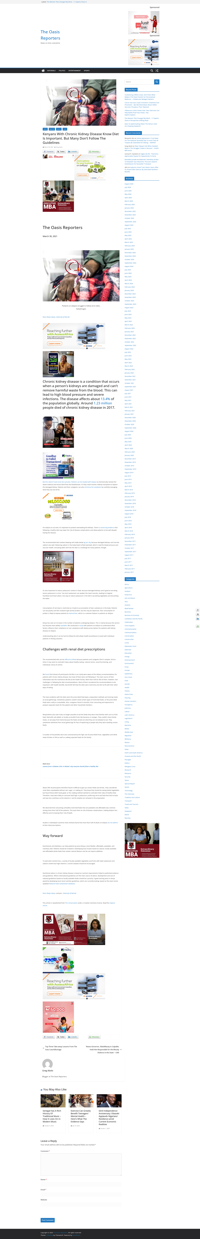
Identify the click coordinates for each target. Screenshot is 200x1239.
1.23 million (103, 403)
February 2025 (130, 246)
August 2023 (129, 308)
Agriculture (128, 588)
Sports (86, 71)
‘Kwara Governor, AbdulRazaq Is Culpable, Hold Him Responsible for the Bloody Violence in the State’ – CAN (102, 1049)
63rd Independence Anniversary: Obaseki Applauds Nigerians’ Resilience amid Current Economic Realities (109, 1117)
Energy (127, 657)
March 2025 (129, 242)
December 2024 (130, 253)
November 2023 (130, 297)
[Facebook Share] (197, 610)
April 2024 (128, 280)
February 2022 (130, 369)
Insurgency (128, 705)
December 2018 (130, 500)
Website (44, 1200)
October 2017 (129, 548)
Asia (126, 602)
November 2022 (130, 338)
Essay (127, 667)
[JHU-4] (58, 182)
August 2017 (129, 555)
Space (127, 780)
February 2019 (130, 493)
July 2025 (128, 229)
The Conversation (71, 903)
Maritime (128, 725)
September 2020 (130, 428)
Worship (128, 818)
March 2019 (129, 490)
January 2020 (129, 455)
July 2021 (128, 393)
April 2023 (128, 321)
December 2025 (130, 211)
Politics (62, 71)
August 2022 (129, 349)
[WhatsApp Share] (197, 626)
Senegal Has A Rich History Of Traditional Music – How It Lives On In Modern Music (52, 1116)
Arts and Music (130, 598)
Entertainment (75, 71)
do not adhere (113, 823)
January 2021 (129, 414)
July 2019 (128, 476)
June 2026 (128, 191)
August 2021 (129, 390)
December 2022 (130, 335)
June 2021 (128, 397)
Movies (127, 742)
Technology (129, 791)
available (64, 625)
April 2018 (128, 527)
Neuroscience (129, 746)
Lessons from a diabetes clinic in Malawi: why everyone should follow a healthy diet (70, 766)
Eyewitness (128, 674)
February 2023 (130, 328)
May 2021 (128, 400)
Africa (45, 129)
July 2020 (128, 435)
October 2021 (129, 383)
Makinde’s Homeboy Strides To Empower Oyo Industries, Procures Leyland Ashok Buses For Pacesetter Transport (142, 161)
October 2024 (129, 259)
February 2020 (130, 452)
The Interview (129, 794)
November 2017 (130, 545)
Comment (45, 1151)
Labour (127, 711)
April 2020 (128, 445)
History (127, 691)
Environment (129, 663)
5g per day (87, 542)
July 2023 (128, 311)
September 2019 (130, 469)
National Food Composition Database (62, 884)
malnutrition (73, 613)
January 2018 (129, 538)
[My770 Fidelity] (58, 949)
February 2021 (130, 411)
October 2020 (129, 424)
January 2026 (129, 208)
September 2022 (130, 345)
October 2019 (129, 466)
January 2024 (129, 290)
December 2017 (130, 541)
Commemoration (130, 629)
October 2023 (129, 301)
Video (127, 808)
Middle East (129, 732)
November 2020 (130, 421)
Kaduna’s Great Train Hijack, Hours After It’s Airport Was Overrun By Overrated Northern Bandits (141, 169)
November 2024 (130, 256)
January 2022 (129, 373)
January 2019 (129, 497)
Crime (127, 643)
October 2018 (129, 507)
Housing (127, 698)
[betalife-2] (58, 418)
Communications (130, 632)
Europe (127, 670)
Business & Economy (132, 615)
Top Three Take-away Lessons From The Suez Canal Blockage (61, 1048)
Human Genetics (130, 701)
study (81, 625)
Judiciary (128, 708)
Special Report (130, 784)
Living (127, 722)
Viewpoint (128, 811)
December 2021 (130, 376)
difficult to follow (70, 659)
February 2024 (130, 287)
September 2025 (130, 222)
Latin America (129, 715)
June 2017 (128, 562)
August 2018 (129, 514)
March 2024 (129, 283)
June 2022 (128, 356)
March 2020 (129, 448)
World (127, 815)
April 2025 (128, 239)
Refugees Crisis (130, 766)
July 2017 (128, 558)
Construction (129, 639)
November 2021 (130, 380)
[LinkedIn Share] (197, 618)
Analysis (52, 129)
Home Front (129, 694)
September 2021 (130, 387)
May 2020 (128, 442)
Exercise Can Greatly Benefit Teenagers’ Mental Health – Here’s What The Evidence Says (81, 1116)
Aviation (127, 605)
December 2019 (130, 459)
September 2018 (130, 510)
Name (44, 1179)
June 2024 (128, 273)
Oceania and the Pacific (133, 756)
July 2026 (128, 187)
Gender (127, 684)
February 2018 (130, 534)
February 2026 (130, 204)
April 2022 (128, 363)
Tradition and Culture (132, 797)
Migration (128, 736)
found (47, 674)
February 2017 (130, 569)
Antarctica (128, 595)
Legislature (128, 718)
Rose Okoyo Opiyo (49, 317)
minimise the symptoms (92, 487)
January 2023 (129, 332)
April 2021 (128, 404)
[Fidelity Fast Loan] (58, 352)
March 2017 (129, 565)
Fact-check (128, 677)
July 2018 (128, 517)
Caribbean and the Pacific (134, 619)
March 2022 (129, 366)
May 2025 (128, 235)
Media (127, 729)
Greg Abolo (59, 147)
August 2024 (129, 266)
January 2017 (129, 572)
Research (128, 770)
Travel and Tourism (131, 804)
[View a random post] (156, 70)
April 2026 (128, 198)
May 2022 (128, 359)
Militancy (128, 739)
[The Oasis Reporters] (43, 70)
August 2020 (129, 431)
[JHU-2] (89, 915)
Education (128, 653)
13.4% (105, 399)
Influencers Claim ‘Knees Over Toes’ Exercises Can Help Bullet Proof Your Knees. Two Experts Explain (66, 3)
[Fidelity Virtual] (58, 454)
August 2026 (129, 184)
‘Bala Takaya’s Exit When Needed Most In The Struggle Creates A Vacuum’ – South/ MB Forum (142, 148)
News (64, 129)
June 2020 (128, 438)
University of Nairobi (63, 317)
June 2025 (128, 232)
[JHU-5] (58, 552)
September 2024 (130, 263)
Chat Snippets (129, 626)
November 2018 (130, 503)
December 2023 (130, 294)
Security (127, 777)
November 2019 (130, 462)
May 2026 (128, 194)
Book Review (129, 608)
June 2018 (128, 521)
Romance (128, 773)
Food (126, 681)
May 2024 (128, 277)
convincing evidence (107, 527)
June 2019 (128, 479)
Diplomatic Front (130, 646)
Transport (128, 801)
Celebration (129, 622)
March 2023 (129, 325)
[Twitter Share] (197, 614)
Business (128, 612)
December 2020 (130, 418)
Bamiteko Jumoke (131, 159)
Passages (128, 760)
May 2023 (128, 318)
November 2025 (130, 215)
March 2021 (129, 407)
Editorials (51, 71)
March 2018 (129, 531)
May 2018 (128, 524)
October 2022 (129, 342)
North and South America (133, 753)
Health (59, 129)
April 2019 (128, 486)
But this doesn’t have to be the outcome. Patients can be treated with (67, 482)
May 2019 (128, 483)
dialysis (94, 482)
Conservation (129, 636)
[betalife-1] (58, 156)
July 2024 (128, 270)
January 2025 (129, 249)
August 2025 (129, 225)
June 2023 (128, 314)
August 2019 (129, 473)
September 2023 (130, 304)
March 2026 (129, 201)
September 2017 (130, 552)
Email (43, 1189)
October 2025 (129, 218)
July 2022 (128, 352)
